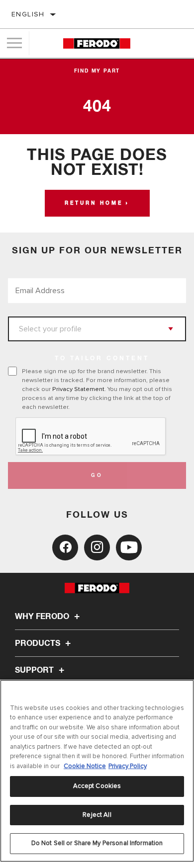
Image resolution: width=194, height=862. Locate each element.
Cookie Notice (85, 766)
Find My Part (97, 71)
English (28, 14)
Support (35, 670)
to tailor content (102, 359)
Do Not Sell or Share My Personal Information (97, 843)
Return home (94, 203)
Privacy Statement (78, 389)
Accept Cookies (97, 786)
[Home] (97, 43)
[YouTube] (129, 547)
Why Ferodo (43, 617)
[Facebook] (65, 547)
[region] (97, 771)
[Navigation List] (14, 43)
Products (38, 643)
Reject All (97, 815)
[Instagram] (97, 547)
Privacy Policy (127, 766)
